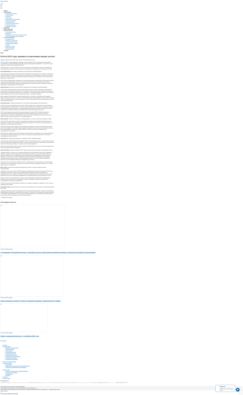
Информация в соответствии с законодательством (18, 366)
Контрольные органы (11, 353)
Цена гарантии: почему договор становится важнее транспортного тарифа (30, 301)
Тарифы (90, 382)
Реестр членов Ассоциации (9, 361)
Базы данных (9, 364)
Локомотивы (112, 382)
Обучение (8, 375)
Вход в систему (4, 1)
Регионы (94, 382)
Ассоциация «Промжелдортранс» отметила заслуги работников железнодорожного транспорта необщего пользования (48, 252)
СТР (115, 382)
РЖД (75, 382)
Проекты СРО (6, 369)
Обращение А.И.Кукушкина (12, 348)
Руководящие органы (11, 352)
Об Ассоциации (6, 346)
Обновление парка (5, 382)
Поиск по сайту (6, 378)
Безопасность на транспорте (66, 382)
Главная (2, 59)
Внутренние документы (11, 358)
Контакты (5, 377)
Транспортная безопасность (22, 382)
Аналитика (79, 382)
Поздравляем (101, 382)
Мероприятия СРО (122, 382)
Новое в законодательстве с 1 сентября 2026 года (20, 336)
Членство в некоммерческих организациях (16, 367)
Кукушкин (15, 382)
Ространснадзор (54, 382)
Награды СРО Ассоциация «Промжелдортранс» (17, 371)
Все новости (3, 340)
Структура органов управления (13, 356)
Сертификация (9, 374)
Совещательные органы (11, 355)
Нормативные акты (34, 382)
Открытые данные (7, 363)
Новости (7, 59)
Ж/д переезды (84, 382)
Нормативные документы (12, 359)
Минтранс (107, 382)
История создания (10, 349)
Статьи (11, 382)
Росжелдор (48, 382)
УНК (88, 382)
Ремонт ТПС (44, 382)
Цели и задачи (9, 350)
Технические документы (11, 372)
